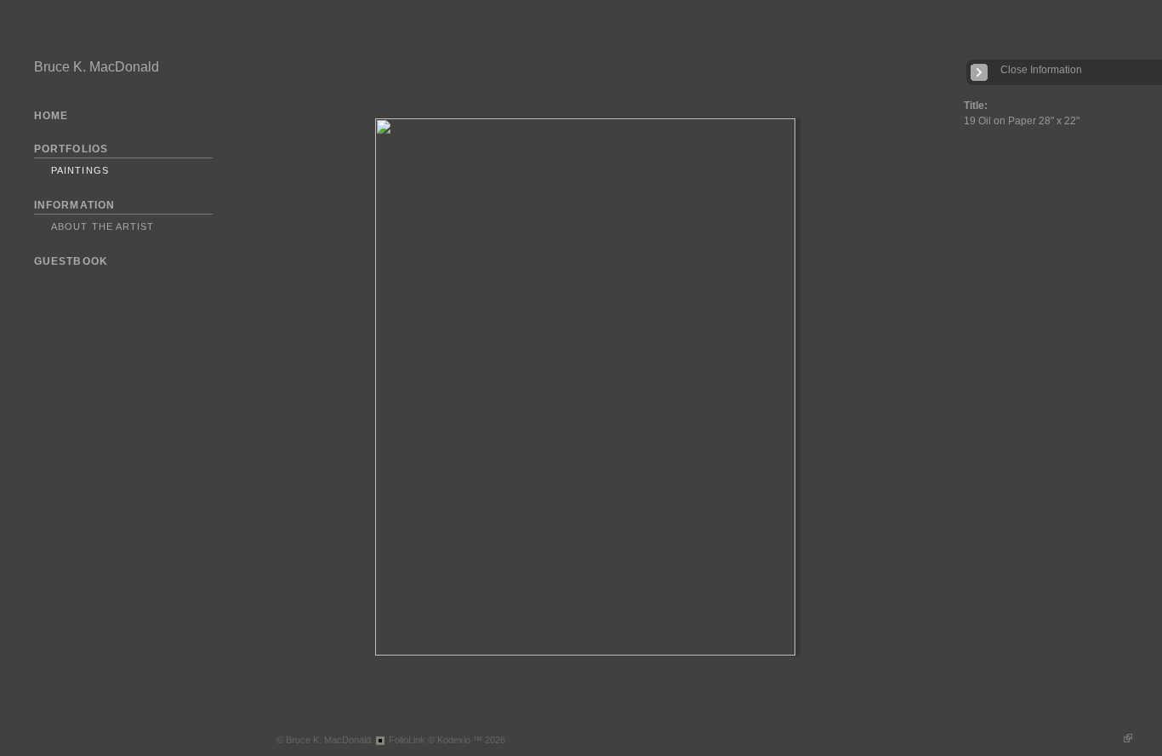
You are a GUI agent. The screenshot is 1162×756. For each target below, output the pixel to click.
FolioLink (407, 740)
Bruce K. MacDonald (96, 67)
